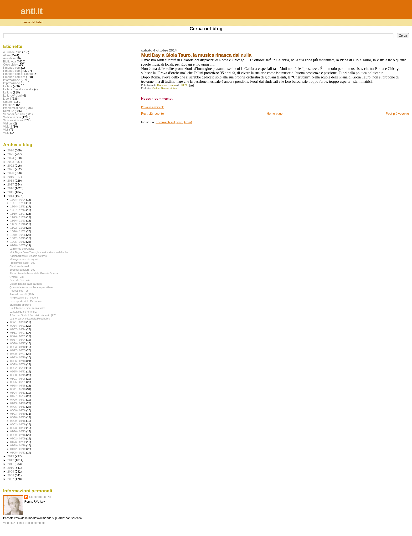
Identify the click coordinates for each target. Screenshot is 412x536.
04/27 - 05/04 (18, 396)
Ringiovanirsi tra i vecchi (24, 297)
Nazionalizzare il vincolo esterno (28, 255)
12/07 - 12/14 (18, 210)
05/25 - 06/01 (18, 382)
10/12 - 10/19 (18, 238)
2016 (11, 188)
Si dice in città (12, 117)
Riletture (8, 111)
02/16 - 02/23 (18, 431)
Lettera (7, 86)
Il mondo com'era (14, 76)
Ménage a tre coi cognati (24, 259)
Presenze (9, 104)
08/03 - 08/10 (18, 346)
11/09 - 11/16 (18, 224)
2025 (11, 154)
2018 (11, 180)
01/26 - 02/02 (18, 442)
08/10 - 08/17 (18, 343)
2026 (11, 150)
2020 (11, 173)
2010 (11, 467)
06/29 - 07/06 (18, 364)
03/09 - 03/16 (18, 420)
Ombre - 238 (17, 276)
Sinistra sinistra (169, 88)
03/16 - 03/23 (18, 417)
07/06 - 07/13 (18, 361)
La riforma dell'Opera (22, 248)
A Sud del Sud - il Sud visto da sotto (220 (33, 315)
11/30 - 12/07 (18, 213)
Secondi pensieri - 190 (22, 269)
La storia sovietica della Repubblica (30, 318)
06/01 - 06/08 (18, 378)
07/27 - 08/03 (18, 350)
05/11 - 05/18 (18, 389)
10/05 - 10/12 (18, 241)
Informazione (11, 80)
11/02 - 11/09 (18, 227)
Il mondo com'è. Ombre (18, 73)
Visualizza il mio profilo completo (24, 523)
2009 (11, 471)
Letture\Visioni (12, 95)
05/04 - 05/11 (18, 392)
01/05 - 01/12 (18, 452)
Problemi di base (14, 107)
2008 (11, 475)
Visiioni (8, 123)
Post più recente (152, 113)
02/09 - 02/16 (18, 434)
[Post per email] (191, 85)
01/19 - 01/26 (18, 445)
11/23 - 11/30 (18, 217)
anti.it (31, 11)
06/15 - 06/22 (18, 371)
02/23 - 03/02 (18, 428)
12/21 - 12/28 (18, 202)
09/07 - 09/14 (18, 329)
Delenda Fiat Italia (20, 280)
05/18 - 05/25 (18, 385)
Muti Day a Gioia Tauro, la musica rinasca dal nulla (39, 252)
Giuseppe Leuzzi (40, 497)
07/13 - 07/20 (18, 357)
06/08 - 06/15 (18, 375)
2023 (11, 161)
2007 (11, 478)
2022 (11, 165)
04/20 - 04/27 (18, 399)
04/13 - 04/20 (18, 403)
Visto (6, 132)
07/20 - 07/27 (18, 353)
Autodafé (9, 58)
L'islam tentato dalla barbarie (26, 283)
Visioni (7, 126)
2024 (11, 158)
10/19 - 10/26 (18, 234)
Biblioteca (9, 61)
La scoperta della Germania (25, 301)
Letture (7, 92)
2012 (11, 460)
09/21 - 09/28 (18, 322)
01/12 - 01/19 (18, 449)
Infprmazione (11, 83)
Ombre (156, 88)
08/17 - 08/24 (18, 339)
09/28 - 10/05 (18, 245)
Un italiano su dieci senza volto (27, 308)
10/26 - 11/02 (18, 231)
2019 (11, 176)
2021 (11, 169)
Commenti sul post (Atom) (174, 122)
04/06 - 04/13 (18, 406)
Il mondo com (12, 67)
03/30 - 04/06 (18, 410)
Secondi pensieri (14, 114)
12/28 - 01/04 (18, 199)
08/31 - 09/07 (18, 332)
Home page (275, 113)
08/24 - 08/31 (18, 336)
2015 (11, 192)
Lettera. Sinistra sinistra (18, 89)
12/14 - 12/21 (18, 206)
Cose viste (10, 64)
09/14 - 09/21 (18, 325)
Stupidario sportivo (20, 304)
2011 (11, 463)
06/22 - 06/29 (18, 367)
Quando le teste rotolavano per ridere (31, 287)
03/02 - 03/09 (18, 424)
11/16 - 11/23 (18, 220)
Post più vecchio (397, 113)
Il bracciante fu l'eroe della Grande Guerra (34, 273)
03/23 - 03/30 (18, 413)
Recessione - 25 (19, 290)
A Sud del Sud (12, 52)
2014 (11, 195)
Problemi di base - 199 (22, 262)
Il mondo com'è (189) (22, 294)
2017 (11, 184)
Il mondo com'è (13, 70)
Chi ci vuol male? (19, 266)
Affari (6, 55)
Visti (6, 129)
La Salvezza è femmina (23, 311)
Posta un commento (152, 107)
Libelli (7, 98)
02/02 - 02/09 (18, 438)
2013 (11, 456)
